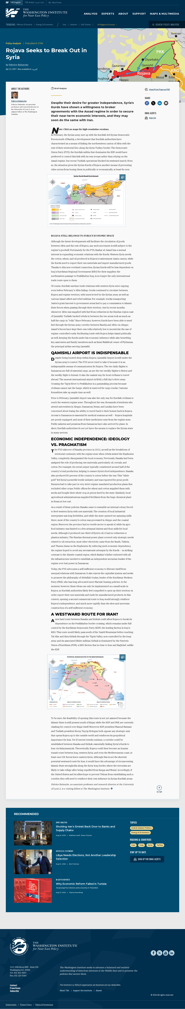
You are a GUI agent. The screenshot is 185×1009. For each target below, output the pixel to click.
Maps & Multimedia (164, 13)
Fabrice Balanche (18, 64)
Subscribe (14, 991)
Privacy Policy (26, 1004)
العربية (34, 69)
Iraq (141, 845)
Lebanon (73, 24)
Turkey (160, 845)
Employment (11, 1004)
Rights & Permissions (44, 1004)
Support (139, 13)
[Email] (166, 103)
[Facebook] (147, 103)
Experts (108, 13)
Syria (150, 845)
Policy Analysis (14, 43)
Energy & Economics (44, 24)
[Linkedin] (160, 103)
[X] (153, 103)
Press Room (15, 988)
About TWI (65, 990)
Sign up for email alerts (148, 859)
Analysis (90, 13)
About (123, 13)
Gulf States (86, 24)
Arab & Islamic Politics (141, 828)
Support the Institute (82, 990)
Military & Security (25, 24)
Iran (64, 24)
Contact (13, 985)
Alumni (99, 990)
